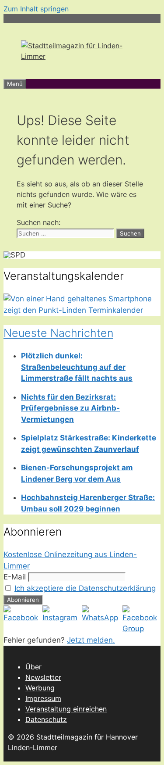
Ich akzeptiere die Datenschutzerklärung (85, 588)
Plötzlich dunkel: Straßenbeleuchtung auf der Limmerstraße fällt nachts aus (77, 366)
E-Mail (14, 576)
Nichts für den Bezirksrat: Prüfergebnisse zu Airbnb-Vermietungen (70, 408)
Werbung (40, 687)
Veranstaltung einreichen (66, 708)
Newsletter (43, 677)
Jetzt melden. (91, 640)
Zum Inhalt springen (36, 8)
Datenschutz (46, 719)
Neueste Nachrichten (58, 333)
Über (33, 666)
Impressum (43, 698)
